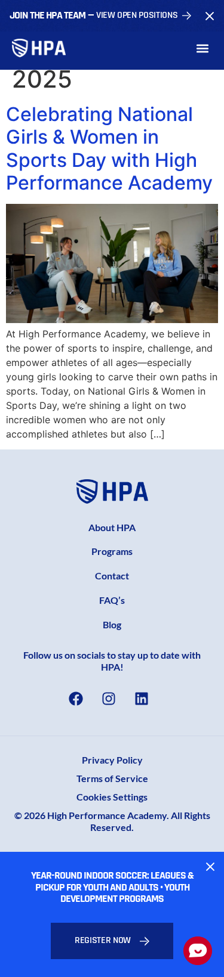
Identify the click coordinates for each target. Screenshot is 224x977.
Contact (112, 575)
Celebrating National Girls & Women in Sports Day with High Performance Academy (109, 148)
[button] (202, 48)
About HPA (112, 527)
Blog (112, 624)
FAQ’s (112, 600)
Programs (112, 551)
